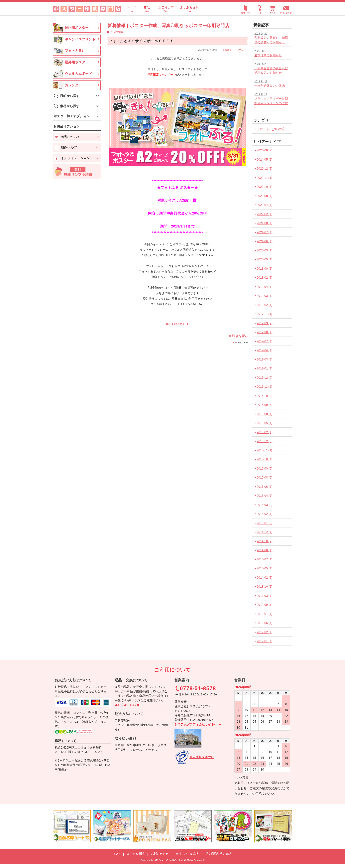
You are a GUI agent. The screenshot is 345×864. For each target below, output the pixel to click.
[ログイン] (259, 8)
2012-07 (264, 614)
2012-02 (264, 632)
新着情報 (118, 32)
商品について (70, 137)
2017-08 (264, 332)
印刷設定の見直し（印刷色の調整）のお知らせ (271, 40)
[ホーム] (108, 31)
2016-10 (264, 395)
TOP (117, 853)
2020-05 (264, 259)
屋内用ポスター (77, 28)
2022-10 (264, 186)
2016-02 (264, 432)
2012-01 (264, 641)
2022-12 (264, 168)
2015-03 (264, 504)
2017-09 (264, 323)
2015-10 (264, 459)
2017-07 (264, 341)
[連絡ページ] (246, 8)
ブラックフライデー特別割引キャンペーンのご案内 (271, 103)
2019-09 (264, 268)
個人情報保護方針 (201, 757)
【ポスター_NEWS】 (234, 50)
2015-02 (264, 513)
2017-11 (264, 314)
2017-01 (264, 368)
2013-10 (264, 586)
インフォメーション (75, 158)
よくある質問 (135, 853)
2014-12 (264, 532)
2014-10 (264, 541)
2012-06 (264, 623)
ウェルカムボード (78, 73)
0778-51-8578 (198, 688)
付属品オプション (67, 126)
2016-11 (264, 386)
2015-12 (264, 441)
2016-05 (264, 423)
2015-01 (264, 523)
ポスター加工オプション (71, 116)
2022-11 (264, 177)
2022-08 (264, 196)
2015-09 (264, 468)
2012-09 (264, 604)
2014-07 (264, 559)
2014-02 (264, 577)
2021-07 (264, 232)
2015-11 (264, 450)
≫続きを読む (238, 336)
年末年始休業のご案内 (269, 85)
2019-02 (264, 277)
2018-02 (264, 305)
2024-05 (264, 159)
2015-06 (264, 486)
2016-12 (264, 377)
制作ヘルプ (69, 147)
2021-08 (264, 223)
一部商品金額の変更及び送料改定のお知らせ (271, 70)
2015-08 (264, 477)
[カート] (272, 8)
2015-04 (264, 495)
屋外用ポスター (77, 62)
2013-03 (264, 595)
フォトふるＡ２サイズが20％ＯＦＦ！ (141, 41)
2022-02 (264, 214)
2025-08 (264, 150)
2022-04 (264, 205)
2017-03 (264, 359)
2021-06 (264, 241)
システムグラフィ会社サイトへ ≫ (197, 724)
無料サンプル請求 (186, 853)
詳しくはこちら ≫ (127, 704)
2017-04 (264, 350)
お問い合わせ (286, 13)
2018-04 (264, 286)
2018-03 (264, 295)
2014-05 (264, 568)
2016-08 (264, 414)
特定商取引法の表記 (218, 853)
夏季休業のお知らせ (268, 55)
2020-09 (264, 250)
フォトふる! (74, 51)
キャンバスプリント (80, 39)
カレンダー (73, 85)
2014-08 (264, 550)
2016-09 (264, 404)
